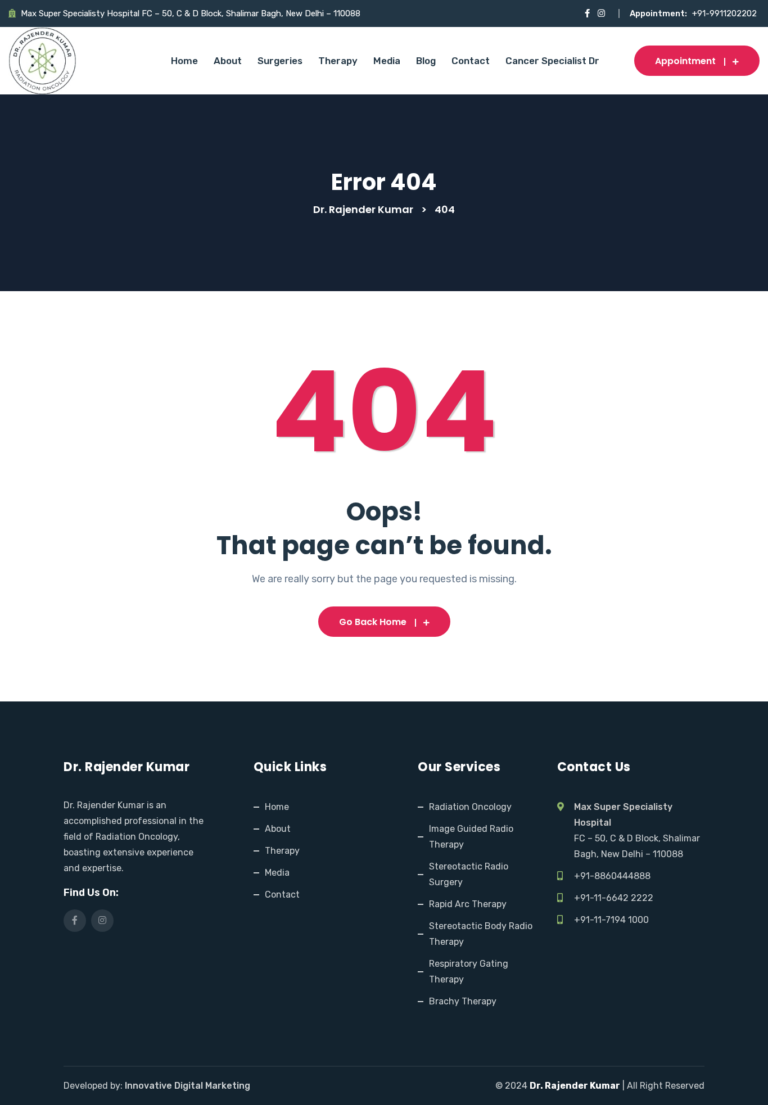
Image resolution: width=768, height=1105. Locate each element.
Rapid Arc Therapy (468, 904)
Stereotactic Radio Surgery (468, 874)
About (228, 60)
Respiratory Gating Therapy (468, 971)
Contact (470, 60)
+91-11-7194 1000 (611, 919)
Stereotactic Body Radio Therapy (480, 934)
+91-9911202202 (724, 13)
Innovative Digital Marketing (187, 1085)
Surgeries (279, 60)
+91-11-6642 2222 (613, 898)
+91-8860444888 (612, 876)
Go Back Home (372, 621)
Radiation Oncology (470, 806)
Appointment (685, 61)
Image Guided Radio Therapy (471, 836)
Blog (426, 60)
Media (386, 60)
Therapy (338, 60)
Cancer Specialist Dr (552, 60)
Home (184, 60)
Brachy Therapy (462, 1001)
